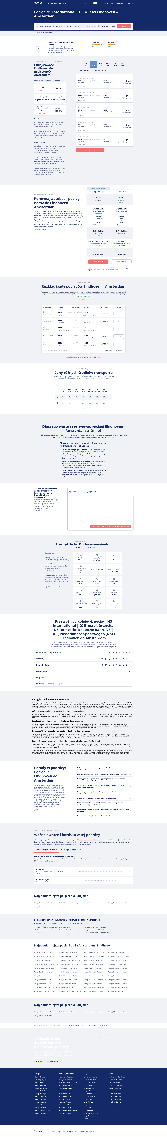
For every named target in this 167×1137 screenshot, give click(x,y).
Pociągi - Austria (40, 1113)
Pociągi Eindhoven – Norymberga (70, 991)
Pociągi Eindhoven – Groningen (69, 903)
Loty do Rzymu (89, 1085)
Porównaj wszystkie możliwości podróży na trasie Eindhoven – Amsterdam (55, 931)
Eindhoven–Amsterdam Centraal (88, 840)
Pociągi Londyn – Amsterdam (68, 952)
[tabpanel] (100, 513)
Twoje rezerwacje (108, 3)
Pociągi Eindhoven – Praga (117, 976)
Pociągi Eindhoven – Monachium (94, 976)
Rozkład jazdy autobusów (68, 1082)
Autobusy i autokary (66, 1074)
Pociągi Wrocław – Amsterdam (44, 968)
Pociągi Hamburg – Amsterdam (69, 964)
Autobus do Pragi (65, 1096)
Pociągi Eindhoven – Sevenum (44, 907)
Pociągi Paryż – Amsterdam (43, 952)
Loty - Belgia (88, 1105)
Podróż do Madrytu (115, 1094)
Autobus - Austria (65, 1113)
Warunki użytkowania (70, 1132)
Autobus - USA (64, 1105)
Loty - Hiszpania (89, 1096)
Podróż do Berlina (115, 1102)
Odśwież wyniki (82, 299)
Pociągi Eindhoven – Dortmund (44, 991)
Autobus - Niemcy (65, 1099)
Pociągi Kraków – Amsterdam (93, 968)
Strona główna (39, 1025)
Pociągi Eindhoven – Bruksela (43, 980)
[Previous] (57, 390)
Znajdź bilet (41, 90)
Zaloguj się (130, 3)
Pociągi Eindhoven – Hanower (118, 988)
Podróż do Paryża (115, 1099)
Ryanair (86, 1119)
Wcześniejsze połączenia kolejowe (56, 350)
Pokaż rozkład (42, 113)
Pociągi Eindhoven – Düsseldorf (94, 991)
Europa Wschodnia (115, 1088)
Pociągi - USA (39, 1105)
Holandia (49, 1025)
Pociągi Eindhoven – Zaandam (118, 903)
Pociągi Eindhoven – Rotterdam (69, 988)
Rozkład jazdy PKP (41, 1080)
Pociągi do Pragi (40, 1094)
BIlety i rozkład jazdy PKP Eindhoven (96, 930)
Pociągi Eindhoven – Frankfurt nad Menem (98, 980)
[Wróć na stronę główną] (39, 3)
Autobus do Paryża (65, 1091)
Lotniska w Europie (90, 1077)
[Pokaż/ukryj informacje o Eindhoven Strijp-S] (130, 881)
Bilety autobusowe (65, 1080)
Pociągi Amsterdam (60, 1025)
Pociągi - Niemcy (40, 1099)
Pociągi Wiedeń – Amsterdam (68, 956)
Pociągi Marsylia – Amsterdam (118, 968)
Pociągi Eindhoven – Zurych (68, 980)
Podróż (111, 1074)
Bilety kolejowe (40, 1077)
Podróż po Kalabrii (115, 1091)
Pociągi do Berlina (41, 1091)
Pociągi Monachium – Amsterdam (119, 956)
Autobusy (54, 3)
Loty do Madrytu (89, 1082)
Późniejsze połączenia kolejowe (112, 350)
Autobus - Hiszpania (66, 1077)
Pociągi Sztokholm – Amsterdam (69, 960)
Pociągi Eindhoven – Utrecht (43, 903)
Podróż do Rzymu (115, 1096)
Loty (60, 3)
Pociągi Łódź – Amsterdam (67, 1012)
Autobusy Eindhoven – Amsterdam (95, 927)
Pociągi (47, 3)
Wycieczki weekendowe (117, 1077)
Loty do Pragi (88, 1094)
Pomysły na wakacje (115, 1085)
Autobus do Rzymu (65, 1088)
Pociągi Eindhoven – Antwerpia (94, 988)
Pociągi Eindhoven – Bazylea (68, 984)
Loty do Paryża (89, 1088)
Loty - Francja (88, 1102)
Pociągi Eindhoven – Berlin (42, 976)
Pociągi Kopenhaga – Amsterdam (94, 956)
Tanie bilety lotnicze (90, 1080)
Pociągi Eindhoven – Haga (116, 991)
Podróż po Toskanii (115, 1080)
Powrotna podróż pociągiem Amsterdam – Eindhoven (52, 927)
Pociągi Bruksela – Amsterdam (94, 960)
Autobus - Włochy (65, 1108)
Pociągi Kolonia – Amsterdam (68, 972)
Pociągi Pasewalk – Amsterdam (94, 1012)
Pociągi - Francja (40, 1102)
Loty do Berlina (89, 1091)
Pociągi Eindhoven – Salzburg (118, 984)
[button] (79, 26)
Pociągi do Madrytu (41, 1082)
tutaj (99, 357)
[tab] (84, 70)
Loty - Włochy (88, 1110)
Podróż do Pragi (114, 1105)
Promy (65, 3)
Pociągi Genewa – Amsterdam (68, 968)
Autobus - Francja (65, 1102)
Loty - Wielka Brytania (91, 1113)
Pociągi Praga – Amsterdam (43, 960)
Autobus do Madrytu (66, 1085)
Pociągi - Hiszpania (41, 1096)
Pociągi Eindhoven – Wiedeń (68, 976)
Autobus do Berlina (65, 1094)
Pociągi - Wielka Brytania (43, 1110)
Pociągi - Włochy (40, 1108)
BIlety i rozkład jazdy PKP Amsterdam (96, 933)
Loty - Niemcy (88, 1099)
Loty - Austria (88, 1116)
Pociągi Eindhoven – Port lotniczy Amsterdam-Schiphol (52, 988)
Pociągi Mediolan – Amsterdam (44, 956)
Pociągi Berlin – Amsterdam (117, 952)
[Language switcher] (96, 3)
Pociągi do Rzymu (41, 1085)
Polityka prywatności (87, 1132)
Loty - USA (87, 1108)
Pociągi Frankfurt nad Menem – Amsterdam (48, 964)
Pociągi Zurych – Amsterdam (117, 960)
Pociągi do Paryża (41, 1088)
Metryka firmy (55, 1132)
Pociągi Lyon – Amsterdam (117, 964)
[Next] (129, 64)
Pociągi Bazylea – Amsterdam (43, 972)
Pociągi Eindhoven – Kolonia (93, 984)
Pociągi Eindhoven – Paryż (92, 972)
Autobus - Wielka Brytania (68, 1110)
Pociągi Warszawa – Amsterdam (94, 952)
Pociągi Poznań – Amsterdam (93, 964)
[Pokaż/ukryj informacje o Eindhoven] (130, 872)
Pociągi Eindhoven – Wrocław (43, 984)
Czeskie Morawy (114, 1082)
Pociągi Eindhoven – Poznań (117, 980)
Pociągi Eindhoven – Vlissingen (94, 903)
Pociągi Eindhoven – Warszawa (118, 972)
